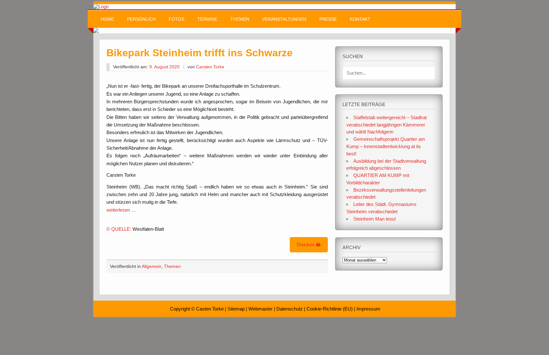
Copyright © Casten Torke (197, 308)
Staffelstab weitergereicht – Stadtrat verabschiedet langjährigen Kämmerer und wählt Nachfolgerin (386, 125)
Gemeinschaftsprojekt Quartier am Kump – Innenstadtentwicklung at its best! (385, 146)
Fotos (176, 19)
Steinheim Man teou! (374, 219)
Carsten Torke (210, 67)
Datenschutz (289, 308)
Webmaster (260, 308)
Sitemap (236, 308)
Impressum (368, 308)
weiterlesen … (121, 210)
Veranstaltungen (284, 19)
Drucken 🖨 (309, 244)
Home (107, 19)
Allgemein (151, 266)
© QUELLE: (119, 229)
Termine (207, 19)
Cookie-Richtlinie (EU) (330, 308)
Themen (239, 19)
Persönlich (141, 19)
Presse (328, 19)
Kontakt (360, 19)
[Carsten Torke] (101, 6)
